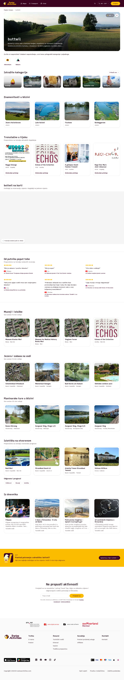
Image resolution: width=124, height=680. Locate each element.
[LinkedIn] (36, 660)
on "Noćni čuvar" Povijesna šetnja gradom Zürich (18, 273)
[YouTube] (45, 660)
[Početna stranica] (11, 3)
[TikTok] (54, 660)
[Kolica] (95, 3)
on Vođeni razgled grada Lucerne (95, 273)
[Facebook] (40, 660)
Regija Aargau (8, 10)
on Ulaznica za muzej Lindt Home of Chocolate (99, 287)
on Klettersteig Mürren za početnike (14, 290)
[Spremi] (117, 15)
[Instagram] (50, 660)
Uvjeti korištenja (65, 601)
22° (110, 15)
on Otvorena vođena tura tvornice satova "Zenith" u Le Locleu (61, 295)
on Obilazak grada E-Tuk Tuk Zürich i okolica (58, 273)
